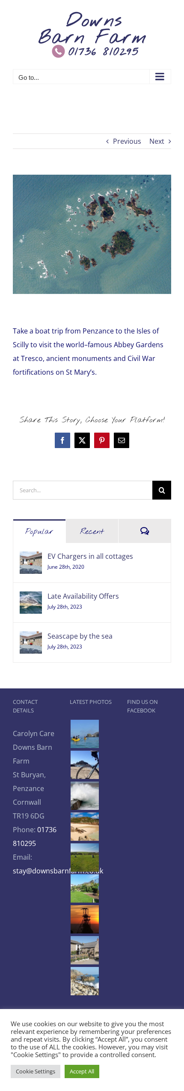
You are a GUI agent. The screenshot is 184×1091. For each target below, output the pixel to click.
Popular (39, 532)
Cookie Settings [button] (35, 1071)
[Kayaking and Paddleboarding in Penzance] (84, 733)
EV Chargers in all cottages (90, 556)
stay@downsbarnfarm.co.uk (58, 871)
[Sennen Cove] (84, 795)
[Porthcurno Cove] (84, 826)
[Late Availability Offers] (31, 598)
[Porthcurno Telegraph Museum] (84, 888)
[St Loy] (84, 981)
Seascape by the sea (80, 636)
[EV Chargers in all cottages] (31, 558)
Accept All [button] (82, 1071)
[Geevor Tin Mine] (84, 919)
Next (156, 141)
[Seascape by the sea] (31, 638)
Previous (127, 141)
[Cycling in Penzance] (84, 764)
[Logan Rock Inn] (84, 950)
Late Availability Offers (83, 596)
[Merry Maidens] (84, 857)
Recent (92, 532)
